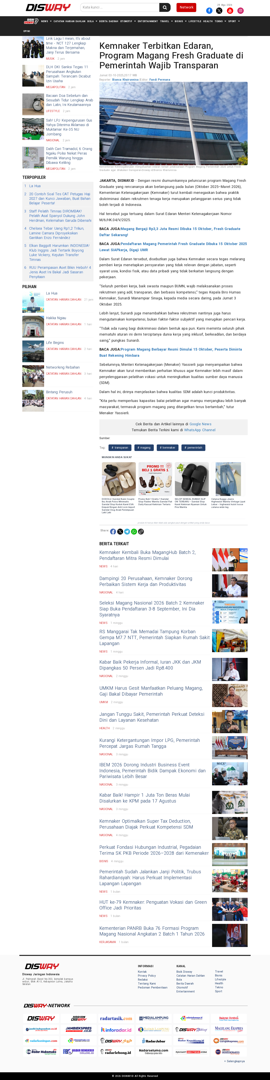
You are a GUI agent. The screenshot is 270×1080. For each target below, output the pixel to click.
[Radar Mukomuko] (41, 1052)
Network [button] (187, 7)
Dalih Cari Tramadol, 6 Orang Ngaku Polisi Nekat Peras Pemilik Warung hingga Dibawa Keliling (69, 155)
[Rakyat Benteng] (191, 1052)
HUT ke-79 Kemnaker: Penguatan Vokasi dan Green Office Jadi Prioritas (153, 905)
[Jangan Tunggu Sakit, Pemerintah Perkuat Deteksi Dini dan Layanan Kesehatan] (230, 721)
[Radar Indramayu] (191, 1018)
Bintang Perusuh (59, 392)
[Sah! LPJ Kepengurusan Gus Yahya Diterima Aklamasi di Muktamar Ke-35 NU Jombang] (33, 129)
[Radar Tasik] (116, 1018)
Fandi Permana (159, 80)
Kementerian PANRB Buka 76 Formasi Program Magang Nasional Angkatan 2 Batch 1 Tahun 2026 (152, 931)
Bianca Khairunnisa (126, 80)
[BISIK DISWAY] (31, 21)
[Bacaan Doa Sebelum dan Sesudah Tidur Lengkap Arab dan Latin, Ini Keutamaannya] (33, 104)
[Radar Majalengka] (78, 1041)
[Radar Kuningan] (41, 1041)
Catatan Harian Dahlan (69, 21)
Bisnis (179, 21)
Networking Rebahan (63, 367)
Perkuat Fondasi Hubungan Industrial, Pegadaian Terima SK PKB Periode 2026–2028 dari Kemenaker (154, 850)
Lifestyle (195, 21)
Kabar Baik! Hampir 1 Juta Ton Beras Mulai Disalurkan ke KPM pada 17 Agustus (144, 798)
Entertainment (148, 21)
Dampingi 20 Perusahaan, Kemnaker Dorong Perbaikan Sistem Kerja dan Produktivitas (145, 581)
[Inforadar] (116, 1029)
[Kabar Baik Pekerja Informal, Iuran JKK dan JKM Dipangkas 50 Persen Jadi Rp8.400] (230, 669)
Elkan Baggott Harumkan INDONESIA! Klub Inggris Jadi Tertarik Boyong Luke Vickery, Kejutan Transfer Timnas (56, 252)
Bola (90, 21)
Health (208, 21)
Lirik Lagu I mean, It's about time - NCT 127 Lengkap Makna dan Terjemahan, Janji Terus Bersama (68, 45)
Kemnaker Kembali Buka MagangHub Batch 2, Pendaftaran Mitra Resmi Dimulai (147, 555)
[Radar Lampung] (154, 1029)
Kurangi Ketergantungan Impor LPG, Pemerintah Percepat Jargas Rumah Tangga (149, 743)
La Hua (32, 186)
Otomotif (126, 21)
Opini (26, 31)
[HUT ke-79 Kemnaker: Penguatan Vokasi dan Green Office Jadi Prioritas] (230, 909)
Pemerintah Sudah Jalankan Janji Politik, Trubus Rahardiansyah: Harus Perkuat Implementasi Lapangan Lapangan (150, 878)
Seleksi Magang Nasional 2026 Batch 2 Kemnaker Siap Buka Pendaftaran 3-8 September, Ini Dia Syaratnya (151, 609)
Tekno (219, 21)
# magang (144, 448)
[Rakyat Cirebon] (229, 1018)
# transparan (120, 448)
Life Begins (55, 342)
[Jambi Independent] (41, 1029)
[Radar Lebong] (116, 1052)
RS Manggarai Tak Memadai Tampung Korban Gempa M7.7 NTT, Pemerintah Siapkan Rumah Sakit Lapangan (154, 637)
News (44, 21)
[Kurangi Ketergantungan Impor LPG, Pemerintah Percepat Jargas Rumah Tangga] (230, 747)
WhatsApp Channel (199, 430)
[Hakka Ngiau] (33, 327)
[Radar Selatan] (229, 1052)
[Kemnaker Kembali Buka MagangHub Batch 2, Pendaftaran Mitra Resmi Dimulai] (230, 559)
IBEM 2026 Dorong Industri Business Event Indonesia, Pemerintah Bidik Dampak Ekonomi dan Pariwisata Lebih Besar (152, 771)
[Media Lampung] (154, 1018)
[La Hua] (33, 302)
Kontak (142, 972)
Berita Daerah (108, 21)
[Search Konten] (165, 7)
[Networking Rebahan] (33, 376)
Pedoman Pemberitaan (152, 988)
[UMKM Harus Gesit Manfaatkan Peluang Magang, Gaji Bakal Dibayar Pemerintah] (230, 695)
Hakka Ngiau (56, 318)
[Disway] (41, 1018)
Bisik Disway (184, 972)
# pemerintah (193, 448)
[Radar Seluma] (154, 1052)
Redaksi (143, 980)
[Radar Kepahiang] (191, 1041)
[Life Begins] (33, 351)
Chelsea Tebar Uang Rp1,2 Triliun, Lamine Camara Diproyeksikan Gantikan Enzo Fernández (54, 233)
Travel (164, 21)
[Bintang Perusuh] (33, 401)
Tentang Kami (147, 984)
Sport (232, 21)
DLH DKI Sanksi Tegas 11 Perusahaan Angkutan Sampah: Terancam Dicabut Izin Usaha (68, 74)
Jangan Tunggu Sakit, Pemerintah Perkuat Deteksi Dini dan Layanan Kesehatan (151, 717)
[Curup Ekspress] (229, 1041)
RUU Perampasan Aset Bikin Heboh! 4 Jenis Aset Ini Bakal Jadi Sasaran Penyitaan (57, 272)
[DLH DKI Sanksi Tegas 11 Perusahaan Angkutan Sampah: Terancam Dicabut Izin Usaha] (33, 76)
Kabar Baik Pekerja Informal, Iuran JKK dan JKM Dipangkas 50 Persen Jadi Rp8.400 (150, 665)
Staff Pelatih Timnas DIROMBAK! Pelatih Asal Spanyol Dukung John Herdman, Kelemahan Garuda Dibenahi (57, 216)
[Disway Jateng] (191, 1029)
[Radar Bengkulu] (78, 1052)
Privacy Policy (147, 976)
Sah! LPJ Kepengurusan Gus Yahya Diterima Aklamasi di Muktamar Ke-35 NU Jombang (69, 127)
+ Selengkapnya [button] (234, 1061)
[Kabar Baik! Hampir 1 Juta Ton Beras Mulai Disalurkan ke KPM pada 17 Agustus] (230, 802)
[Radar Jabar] (154, 1041)
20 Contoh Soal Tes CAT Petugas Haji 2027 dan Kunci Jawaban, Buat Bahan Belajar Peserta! (57, 199)
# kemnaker (167, 448)
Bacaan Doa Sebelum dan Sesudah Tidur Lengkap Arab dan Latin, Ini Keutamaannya (69, 100)
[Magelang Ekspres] (229, 1029)
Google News (200, 424)
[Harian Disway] (78, 1018)
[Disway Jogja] (116, 1041)
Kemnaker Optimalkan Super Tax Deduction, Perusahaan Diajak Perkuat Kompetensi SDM (146, 824)
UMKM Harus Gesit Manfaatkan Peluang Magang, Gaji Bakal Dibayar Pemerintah (151, 691)
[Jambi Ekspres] (78, 1029)
